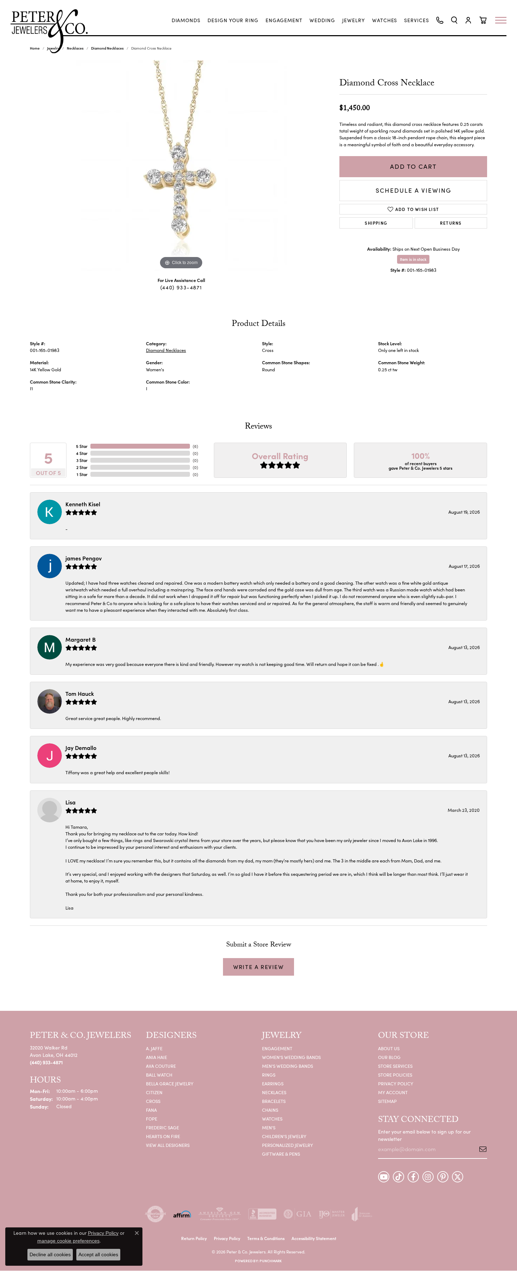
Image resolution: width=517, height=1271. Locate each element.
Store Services (395, 1066)
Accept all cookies (98, 1254)
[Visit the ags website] (219, 1214)
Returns (450, 223)
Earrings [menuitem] (272, 1083)
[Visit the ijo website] (332, 1214)
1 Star (82, 474)
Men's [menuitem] (268, 1127)
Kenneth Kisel (82, 504)
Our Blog (389, 1057)
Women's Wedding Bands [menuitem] (291, 1057)
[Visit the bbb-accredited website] (262, 1214)
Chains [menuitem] (270, 1110)
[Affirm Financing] (182, 1214)
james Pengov (83, 558)
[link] (186, 20)
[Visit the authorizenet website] (155, 1214)
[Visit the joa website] (362, 1214)
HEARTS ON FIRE (163, 1136)
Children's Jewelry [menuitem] (284, 1136)
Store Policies (395, 1075)
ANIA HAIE (156, 1057)
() (195, 446)
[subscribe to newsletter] (480, 1149)
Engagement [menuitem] (277, 1048)
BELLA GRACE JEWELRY (169, 1083)
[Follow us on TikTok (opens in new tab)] (398, 1176)
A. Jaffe (154, 1048)
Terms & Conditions (266, 1238)
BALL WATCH (159, 1075)
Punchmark (271, 1260)
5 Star (82, 446)
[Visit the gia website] (297, 1214)
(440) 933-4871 (181, 287)
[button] (454, 20)
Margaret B (80, 639)
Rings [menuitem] (268, 1075)
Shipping (376, 223)
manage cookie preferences (68, 1241)
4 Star (82, 453)
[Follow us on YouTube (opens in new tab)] (383, 1176)
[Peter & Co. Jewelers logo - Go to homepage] (53, 31)
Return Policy (194, 1238)
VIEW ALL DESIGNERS (168, 1145)
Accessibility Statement (314, 1238)
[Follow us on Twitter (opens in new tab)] (457, 1176)
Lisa (70, 802)
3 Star (82, 460)
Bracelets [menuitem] (274, 1101)
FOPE (151, 1119)
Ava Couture (161, 1066)
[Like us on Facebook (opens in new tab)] (413, 1176)
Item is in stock (413, 259)
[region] (181, 165)
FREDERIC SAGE (162, 1127)
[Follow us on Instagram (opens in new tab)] (428, 1176)
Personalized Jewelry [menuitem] (287, 1145)
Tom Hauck (79, 693)
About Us (389, 1048)
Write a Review (258, 966)
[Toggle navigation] (504, 20)
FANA (151, 1110)
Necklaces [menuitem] (274, 1092)
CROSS (153, 1101)
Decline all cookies (50, 1254)
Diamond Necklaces (107, 48)
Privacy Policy (395, 1083)
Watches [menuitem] (272, 1119)
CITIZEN (154, 1092)
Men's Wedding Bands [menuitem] (287, 1066)
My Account (393, 1092)
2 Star (82, 467)
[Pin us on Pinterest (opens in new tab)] (442, 1176)
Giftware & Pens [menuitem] (281, 1154)
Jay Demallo (80, 747)
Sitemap (387, 1101)
